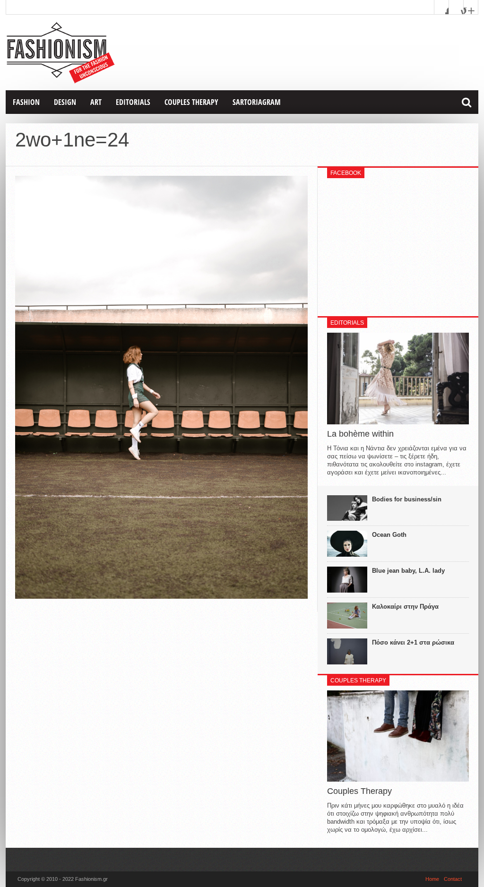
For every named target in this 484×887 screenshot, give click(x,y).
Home (432, 879)
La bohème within (360, 434)
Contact (453, 879)
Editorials (133, 102)
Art (96, 102)
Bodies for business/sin (406, 499)
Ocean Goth (389, 534)
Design (65, 102)
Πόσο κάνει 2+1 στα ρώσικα (413, 642)
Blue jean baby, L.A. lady (408, 570)
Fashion (26, 102)
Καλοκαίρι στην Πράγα (405, 606)
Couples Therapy (191, 102)
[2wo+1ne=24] (161, 596)
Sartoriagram (257, 102)
